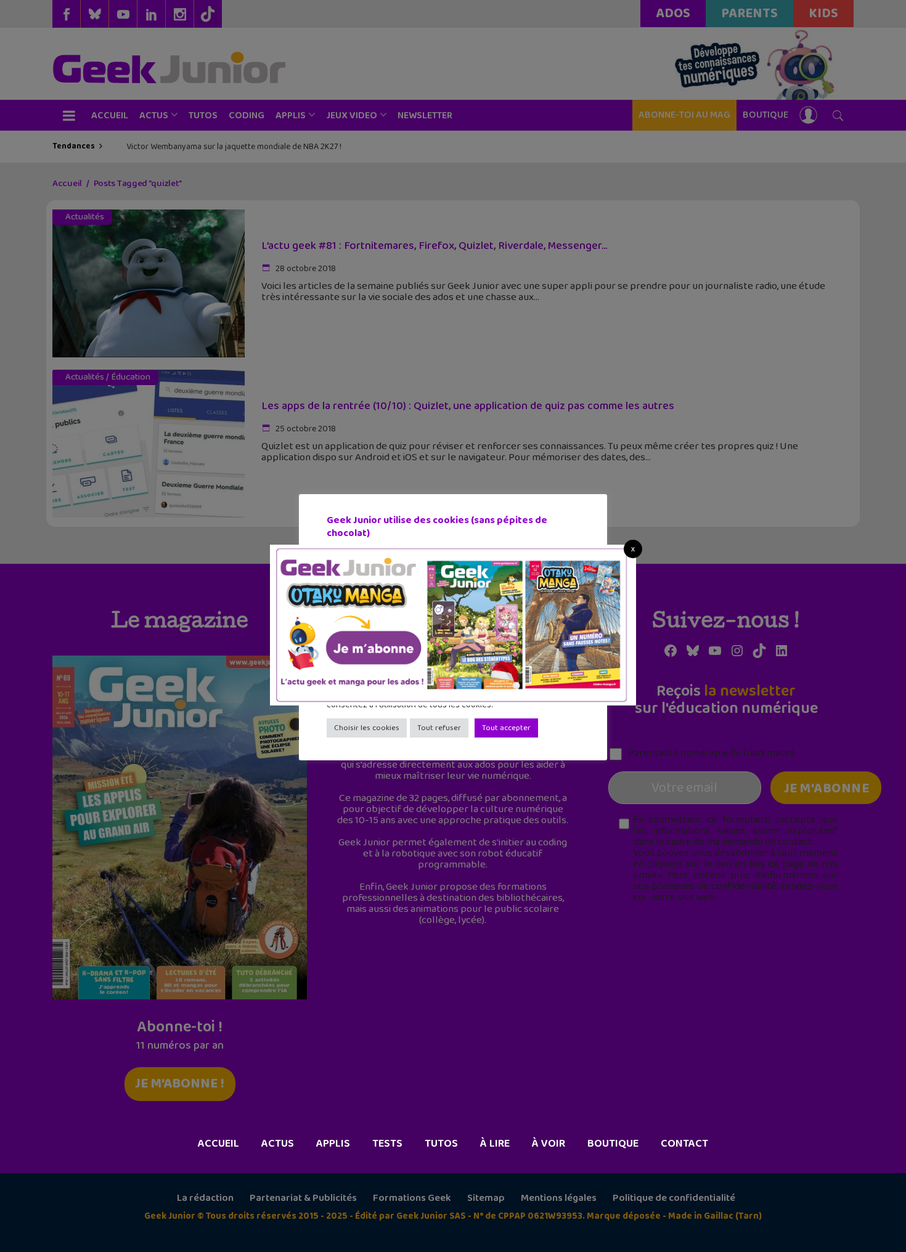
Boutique (613, 1143)
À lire (495, 1143)
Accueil (218, 1143)
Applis (333, 1143)
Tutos (441, 1143)
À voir (548, 1143)
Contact (684, 1143)
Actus (277, 1143)
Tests (387, 1143)
